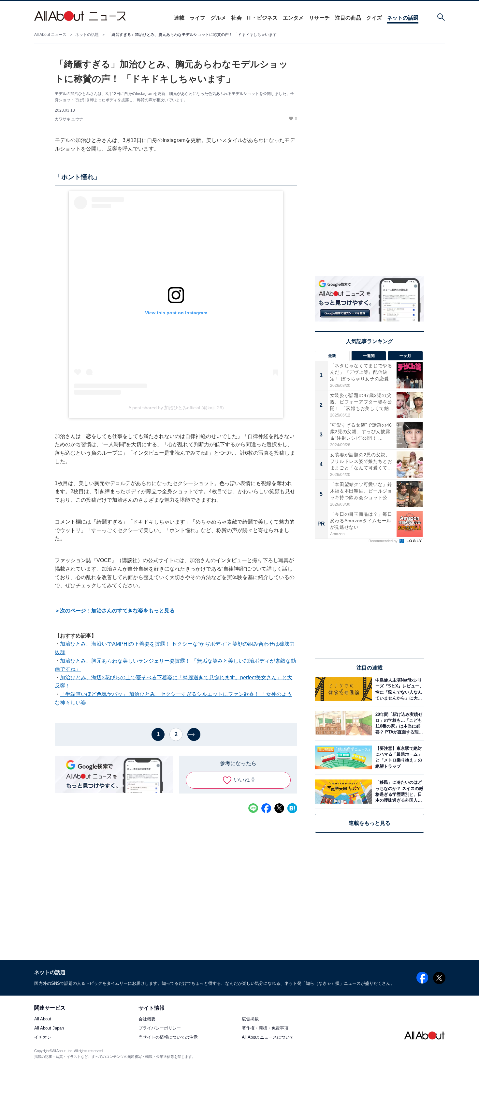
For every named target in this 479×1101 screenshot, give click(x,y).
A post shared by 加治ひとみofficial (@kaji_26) (176, 407)
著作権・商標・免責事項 (265, 1028)
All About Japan (49, 1028)
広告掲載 (250, 1019)
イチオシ (42, 1037)
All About (42, 1019)
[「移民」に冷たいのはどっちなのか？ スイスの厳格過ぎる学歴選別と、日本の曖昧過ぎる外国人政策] (398, 791)
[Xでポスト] (279, 808)
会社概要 (146, 1019)
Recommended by (384, 541)
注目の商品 (348, 18)
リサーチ (319, 18)
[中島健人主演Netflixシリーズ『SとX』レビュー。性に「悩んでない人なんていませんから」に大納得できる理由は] (398, 689)
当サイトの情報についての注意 (168, 1037)
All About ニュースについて (268, 1037)
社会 (236, 18)
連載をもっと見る (369, 823)
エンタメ (293, 18)
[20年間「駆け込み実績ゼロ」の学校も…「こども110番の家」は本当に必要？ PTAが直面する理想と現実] (398, 723)
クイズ (374, 18)
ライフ (197, 18)
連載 (179, 18)
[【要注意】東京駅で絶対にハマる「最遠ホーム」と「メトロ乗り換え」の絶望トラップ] (398, 757)
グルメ (218, 18)
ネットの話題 (402, 18)
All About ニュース (50, 34)
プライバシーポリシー (159, 1028)
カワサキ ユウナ (69, 119)
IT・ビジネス (262, 18)
